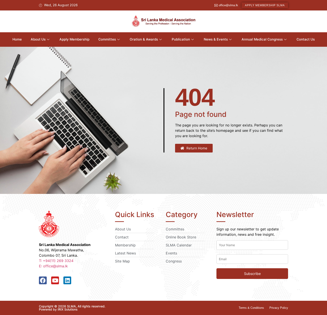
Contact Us (306, 39)
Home (17, 39)
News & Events (216, 39)
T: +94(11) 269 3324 (56, 260)
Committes (107, 39)
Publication (181, 39)
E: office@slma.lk (53, 266)
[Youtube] (55, 280)
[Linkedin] (67, 280)
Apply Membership (74, 39)
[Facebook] (43, 280)
